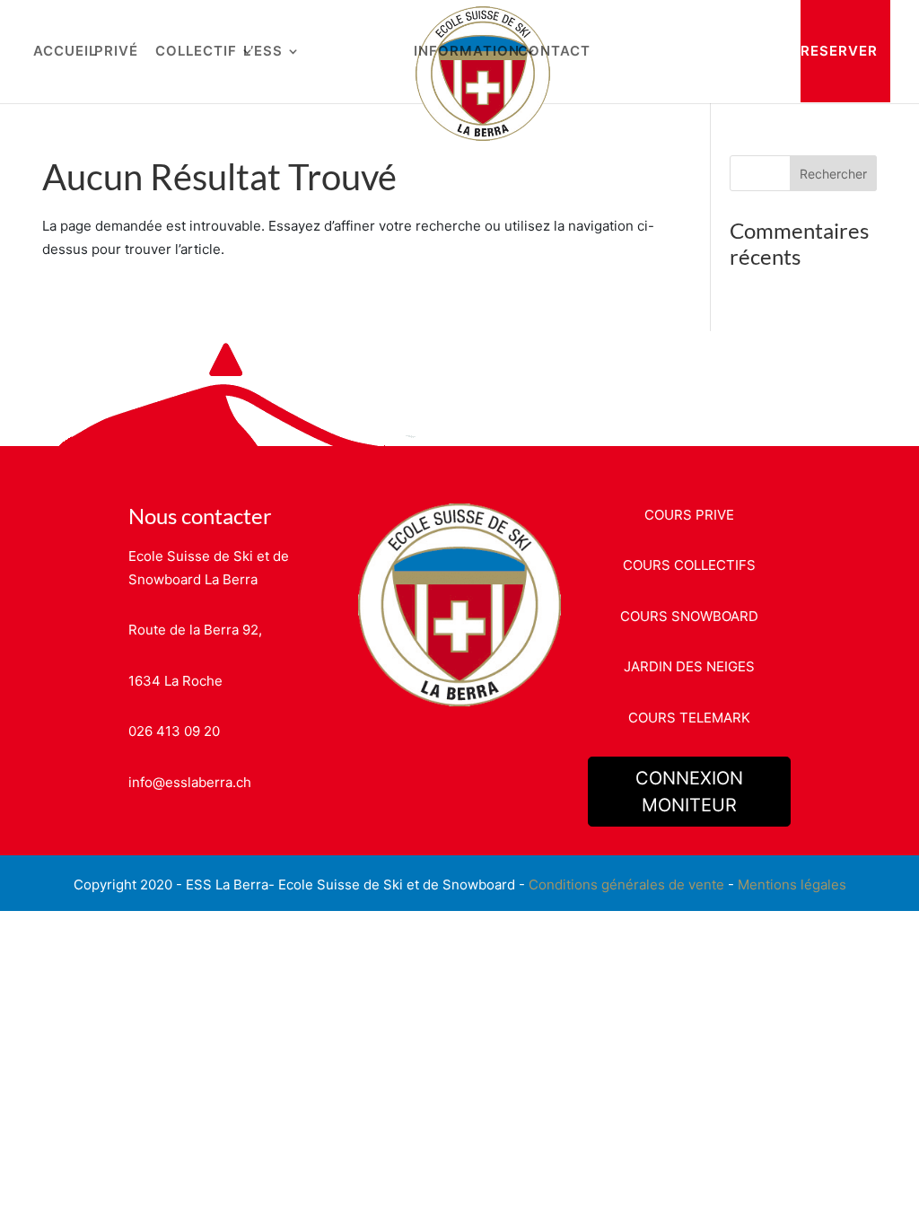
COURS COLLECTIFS (689, 565)
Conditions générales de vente (626, 884)
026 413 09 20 (174, 731)
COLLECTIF (196, 52)
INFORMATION (467, 52)
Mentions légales (792, 884)
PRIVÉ (116, 52)
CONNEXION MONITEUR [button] (689, 791)
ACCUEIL (65, 52)
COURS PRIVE (689, 514)
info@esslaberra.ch (189, 782)
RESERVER (839, 50)
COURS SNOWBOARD (689, 616)
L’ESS (263, 52)
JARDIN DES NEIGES (689, 666)
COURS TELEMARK (689, 717)
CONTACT (554, 52)
